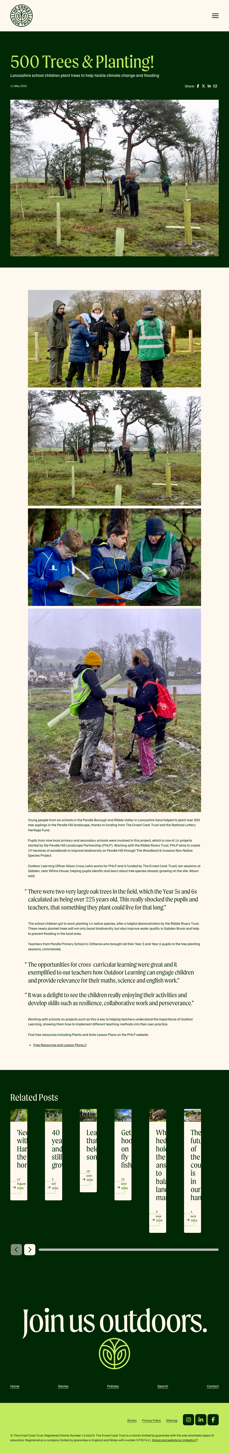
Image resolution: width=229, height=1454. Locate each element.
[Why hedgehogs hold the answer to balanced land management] (157, 1115)
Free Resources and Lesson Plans (58, 1045)
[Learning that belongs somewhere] (88, 1115)
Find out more (14, 1187)
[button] (215, 15)
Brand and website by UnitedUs (173, 1440)
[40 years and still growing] (53, 1115)
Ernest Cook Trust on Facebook (213, 1419)
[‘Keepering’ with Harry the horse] (18, 1115)
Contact (213, 1386)
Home (14, 1386)
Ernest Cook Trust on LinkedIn (200, 1419)
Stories (63, 1386)
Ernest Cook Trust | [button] (21, 15)
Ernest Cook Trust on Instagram (188, 1419)
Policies (113, 1386)
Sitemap (172, 1420)
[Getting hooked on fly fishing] (122, 1115)
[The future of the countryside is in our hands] (192, 1115)
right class (29, 1249)
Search (162, 1386)
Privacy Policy (151, 1420)
